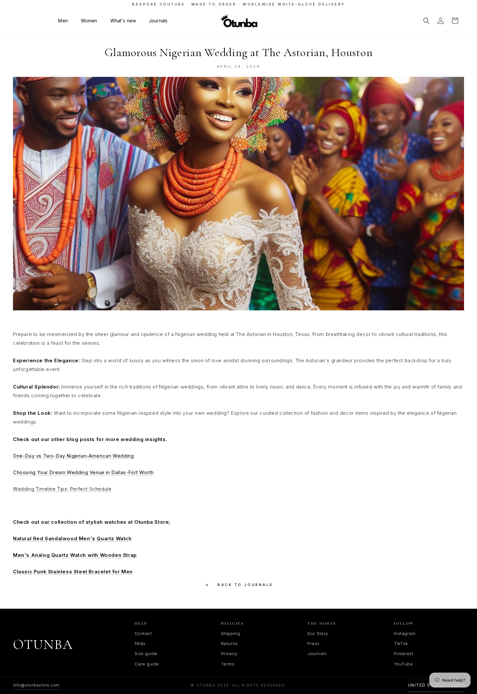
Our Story (317, 633)
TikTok (401, 643)
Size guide (146, 653)
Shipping (230, 633)
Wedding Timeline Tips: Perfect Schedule (62, 489)
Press (313, 643)
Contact (143, 633)
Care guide (147, 663)
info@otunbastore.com (36, 685)
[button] (62, 20)
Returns (229, 643)
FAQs (140, 643)
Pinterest (403, 653)
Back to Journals (245, 584)
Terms (228, 663)
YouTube (403, 663)
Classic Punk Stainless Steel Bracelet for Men (73, 571)
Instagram (405, 633)
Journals (316, 653)
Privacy (229, 653)
